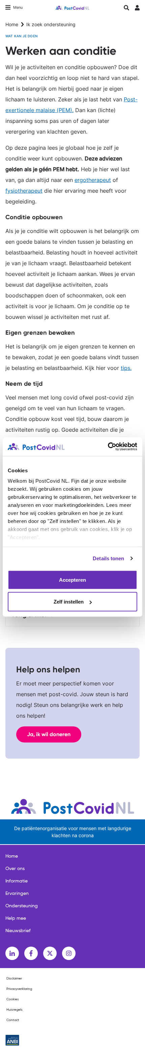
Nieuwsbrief (18, 930)
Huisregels (14, 1009)
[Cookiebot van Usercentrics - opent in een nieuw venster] (107, 446)
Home (11, 24)
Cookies (12, 999)
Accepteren (72, 579)
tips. (126, 368)
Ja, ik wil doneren (48, 734)
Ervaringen (17, 893)
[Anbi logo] (12, 1040)
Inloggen (137, 9)
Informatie (16, 881)
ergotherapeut (93, 180)
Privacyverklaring (19, 989)
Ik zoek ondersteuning (51, 24)
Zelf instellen (69, 602)
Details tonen (108, 558)
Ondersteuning (21, 906)
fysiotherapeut (23, 190)
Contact (12, 1020)
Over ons (15, 868)
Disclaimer (14, 978)
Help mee (15, 918)
